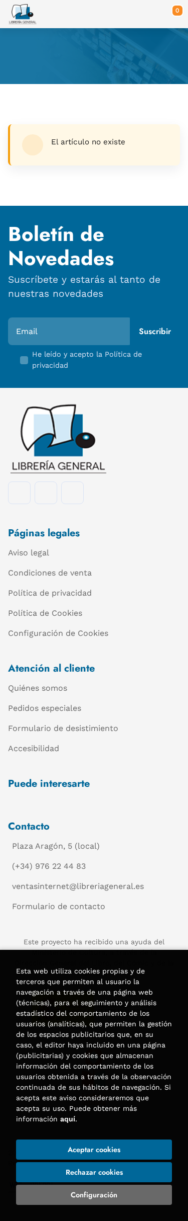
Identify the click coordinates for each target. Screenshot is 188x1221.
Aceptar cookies (94, 1150)
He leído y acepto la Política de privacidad (87, 359)
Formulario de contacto (58, 906)
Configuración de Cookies (58, 633)
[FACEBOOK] (19, 492)
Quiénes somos (37, 688)
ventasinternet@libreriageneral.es (78, 886)
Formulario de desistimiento (63, 728)
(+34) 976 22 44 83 (49, 866)
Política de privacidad (50, 593)
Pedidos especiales (44, 708)
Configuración (94, 1195)
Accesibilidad (33, 748)
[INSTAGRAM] (46, 492)
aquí (67, 1119)
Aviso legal (28, 552)
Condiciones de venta (50, 573)
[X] (72, 492)
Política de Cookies (45, 613)
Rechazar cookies (94, 1172)
